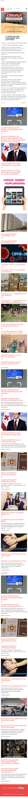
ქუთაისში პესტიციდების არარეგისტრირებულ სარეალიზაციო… (10, 770)
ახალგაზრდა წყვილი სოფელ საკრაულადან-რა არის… (12, 325)
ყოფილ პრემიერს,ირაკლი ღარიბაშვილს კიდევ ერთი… (11, 164)
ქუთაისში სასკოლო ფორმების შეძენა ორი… (12, 513)
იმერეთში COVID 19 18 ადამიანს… (13, 265)
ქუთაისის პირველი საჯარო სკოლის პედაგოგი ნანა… (11, 363)
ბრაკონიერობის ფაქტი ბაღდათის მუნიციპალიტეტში (13, 719)
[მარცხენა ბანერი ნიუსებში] (14, 194)
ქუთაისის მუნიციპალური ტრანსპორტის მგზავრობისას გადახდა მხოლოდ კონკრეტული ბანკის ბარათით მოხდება (13, 139)
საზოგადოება (10, 8)
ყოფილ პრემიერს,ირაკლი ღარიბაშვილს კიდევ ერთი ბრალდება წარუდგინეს (11, 172)
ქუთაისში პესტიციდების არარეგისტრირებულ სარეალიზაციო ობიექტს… (10, 761)
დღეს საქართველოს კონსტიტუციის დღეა (9, 473)
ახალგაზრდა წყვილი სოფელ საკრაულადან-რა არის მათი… (12, 332)
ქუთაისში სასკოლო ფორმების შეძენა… (12, 520)
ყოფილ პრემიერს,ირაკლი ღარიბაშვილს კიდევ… (11, 441)
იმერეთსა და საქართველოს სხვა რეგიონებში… (13, 555)
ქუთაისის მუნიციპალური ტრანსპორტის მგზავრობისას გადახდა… (12, 129)
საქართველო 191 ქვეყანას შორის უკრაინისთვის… (13, 294)
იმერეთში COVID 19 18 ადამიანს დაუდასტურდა (13, 271)
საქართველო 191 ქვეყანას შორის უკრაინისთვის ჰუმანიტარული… (13, 301)
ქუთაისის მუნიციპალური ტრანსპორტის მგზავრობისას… (12, 399)
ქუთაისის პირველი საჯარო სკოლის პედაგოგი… (11, 356)
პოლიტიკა (4, 451)
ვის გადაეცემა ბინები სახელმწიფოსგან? (9, 235)
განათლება (4, 532)
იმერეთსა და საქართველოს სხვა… (14, 561)
